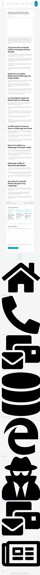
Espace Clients (17, 3)
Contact (31, 3)
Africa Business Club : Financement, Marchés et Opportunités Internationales (11, 216)
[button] (19, 3)
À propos (27, 3)
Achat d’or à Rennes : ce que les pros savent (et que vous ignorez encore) (20, 215)
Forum (13, 3)
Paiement (22, 3)
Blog (10, 3)
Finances (13, 219)
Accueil (7, 3)
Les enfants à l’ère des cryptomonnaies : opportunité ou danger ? (28, 215)
